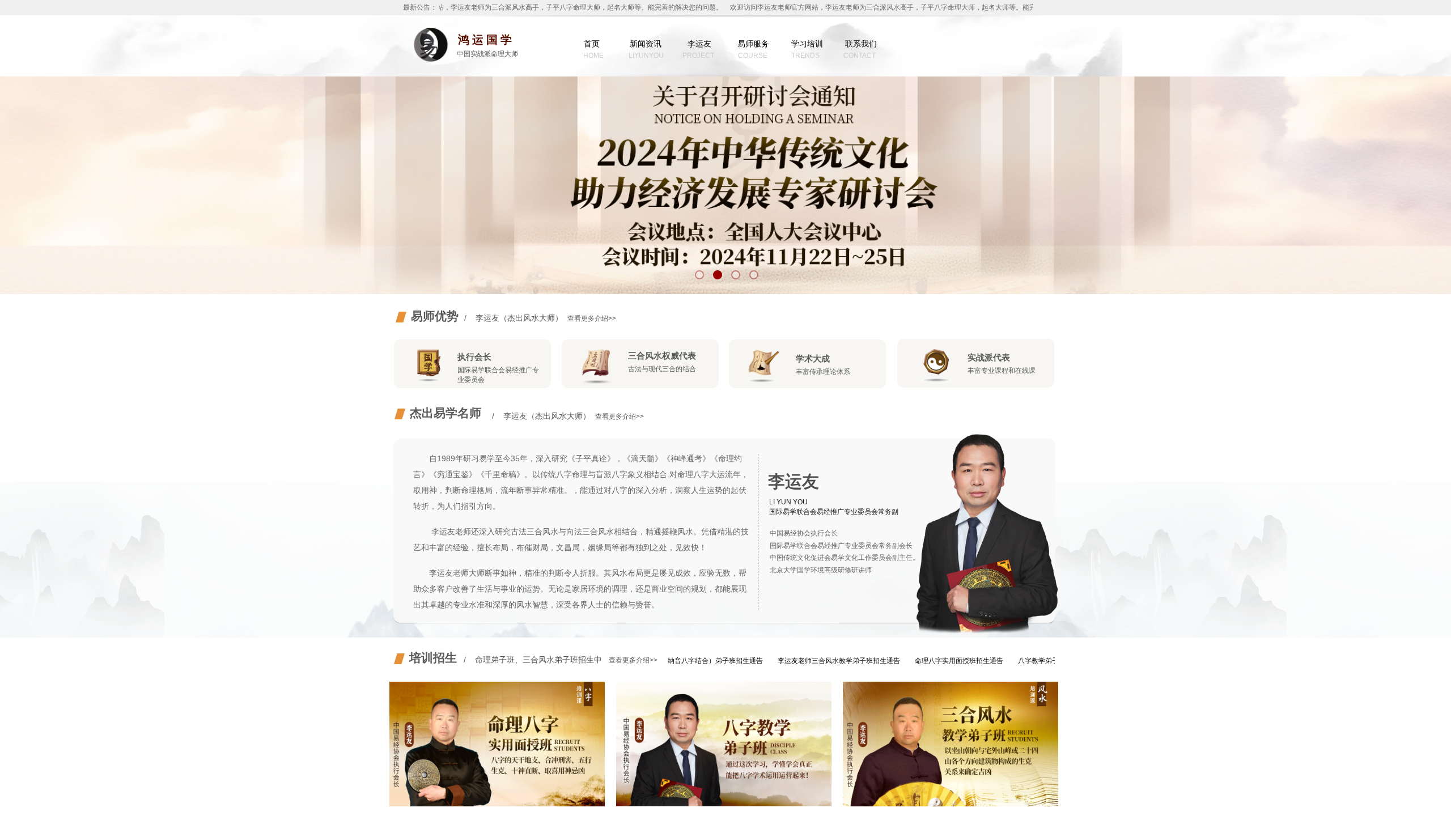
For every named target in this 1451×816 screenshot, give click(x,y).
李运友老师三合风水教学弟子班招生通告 (802, 661)
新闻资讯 (645, 43)
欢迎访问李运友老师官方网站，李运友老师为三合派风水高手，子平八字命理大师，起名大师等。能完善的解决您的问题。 (525, 7)
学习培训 (807, 43)
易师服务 (753, 43)
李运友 (699, 43)
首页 (592, 43)
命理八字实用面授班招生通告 (923, 661)
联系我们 (861, 43)
